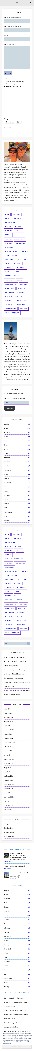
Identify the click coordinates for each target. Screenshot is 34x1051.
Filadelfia (7, 453)
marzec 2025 (8, 734)
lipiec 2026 (7, 709)
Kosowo (24, 251)
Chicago (6, 441)
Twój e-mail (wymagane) (12, 26)
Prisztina (9, 280)
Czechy (6, 445)
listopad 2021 (8, 780)
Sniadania (9, 292)
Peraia (8, 276)
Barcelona (7, 432)
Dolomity (9, 231)
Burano (18, 226)
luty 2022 (7, 772)
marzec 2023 (8, 751)
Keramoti (9, 247)
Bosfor (8, 226)
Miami (6, 474)
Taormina (9, 304)
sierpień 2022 (8, 768)
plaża (17, 276)
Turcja (6, 499)
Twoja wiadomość (10, 44)
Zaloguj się (7, 824)
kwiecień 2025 (9, 730)
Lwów (15, 255)
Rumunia (21, 288)
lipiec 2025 (7, 726)
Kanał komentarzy (10, 832)
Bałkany (6, 428)
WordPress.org (9, 836)
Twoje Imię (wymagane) (12, 17)
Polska (6, 487)
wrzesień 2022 (9, 763)
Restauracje (10, 284)
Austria (6, 424)
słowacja (21, 300)
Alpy (7, 214)
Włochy (6, 520)
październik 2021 (10, 784)
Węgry (6, 516)
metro (8, 263)
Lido (7, 255)
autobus (16, 214)
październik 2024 (10, 742)
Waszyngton (8, 512)
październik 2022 (10, 759)
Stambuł (21, 292)
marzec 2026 (8, 713)
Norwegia (9, 267)
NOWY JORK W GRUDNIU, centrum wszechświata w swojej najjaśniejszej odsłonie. (15, 661)
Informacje (7, 462)
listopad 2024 (8, 738)
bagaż (7, 218)
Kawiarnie (20, 243)
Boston (6, 436)
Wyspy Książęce (12, 313)
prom (19, 280)
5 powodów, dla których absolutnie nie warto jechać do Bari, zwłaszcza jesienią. (16, 1002)
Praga (6, 491)
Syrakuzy (9, 300)
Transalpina (10, 308)
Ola (5, 998)
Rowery (23, 284)
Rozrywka (9, 288)
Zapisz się (9, 408)
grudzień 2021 (9, 776)
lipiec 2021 (7, 793)
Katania (8, 243)
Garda (20, 231)
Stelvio (8, 296)
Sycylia (18, 296)
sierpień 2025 (8, 721)
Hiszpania (7, 457)
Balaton (17, 218)
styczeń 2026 (8, 717)
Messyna (22, 259)
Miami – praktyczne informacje (14, 670)
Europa (6, 449)
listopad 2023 (8, 747)
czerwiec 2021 (9, 797)
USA (5, 508)
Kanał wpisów (9, 828)
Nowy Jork (7, 483)
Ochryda (21, 267)
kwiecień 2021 (9, 805)
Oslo (17, 272)
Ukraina (23, 308)
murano (17, 263)
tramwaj (21, 304)
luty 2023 (7, 755)
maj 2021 (7, 801)
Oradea (8, 272)
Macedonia (10, 259)
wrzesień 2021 (9, 788)
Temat (6, 35)
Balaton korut (12, 222)
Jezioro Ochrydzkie (14, 239)
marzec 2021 (8, 809)
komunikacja (11, 251)
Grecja (8, 235)
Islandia (6, 466)
